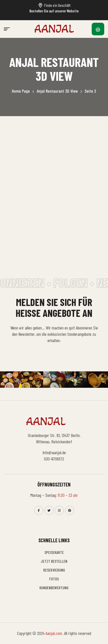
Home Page (21, 91)
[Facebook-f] (38, 510)
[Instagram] (59, 510)
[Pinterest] (69, 510)
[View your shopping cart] (97, 29)
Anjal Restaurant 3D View (57, 91)
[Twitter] (48, 510)
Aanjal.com (53, 633)
